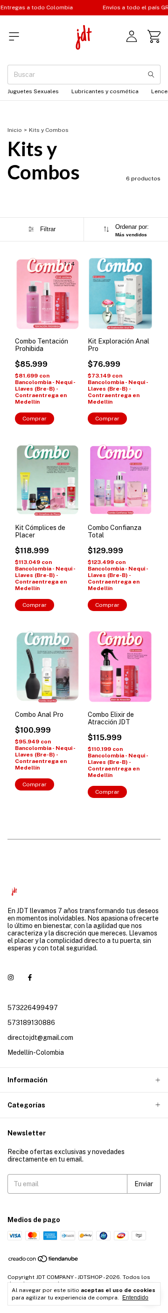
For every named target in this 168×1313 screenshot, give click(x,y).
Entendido (135, 1297)
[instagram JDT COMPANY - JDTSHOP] (10, 978)
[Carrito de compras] (154, 36)
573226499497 (32, 1007)
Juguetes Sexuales (33, 91)
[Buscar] (151, 74)
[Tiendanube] (43, 1261)
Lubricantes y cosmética (105, 91)
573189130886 (31, 1022)
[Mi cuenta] (131, 36)
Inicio (14, 130)
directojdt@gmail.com (40, 1037)
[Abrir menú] (14, 36)
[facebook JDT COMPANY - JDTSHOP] (30, 978)
